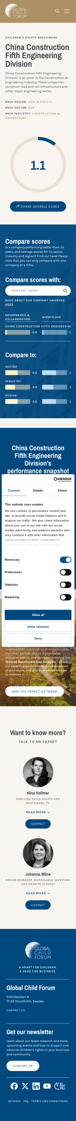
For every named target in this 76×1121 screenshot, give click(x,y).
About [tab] (62, 490)
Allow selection (38, 626)
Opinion (14, 1101)
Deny (38, 638)
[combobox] (38, 291)
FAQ (26, 1101)
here (9, 304)
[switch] (65, 572)
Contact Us (15, 1010)
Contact (38, 824)
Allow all (38, 615)
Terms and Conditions (49, 1101)
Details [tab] (38, 490)
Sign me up (23, 1066)
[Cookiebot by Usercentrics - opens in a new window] (54, 479)
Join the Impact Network (35, 691)
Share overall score (40, 206)
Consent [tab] (14, 490)
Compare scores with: (33, 279)
